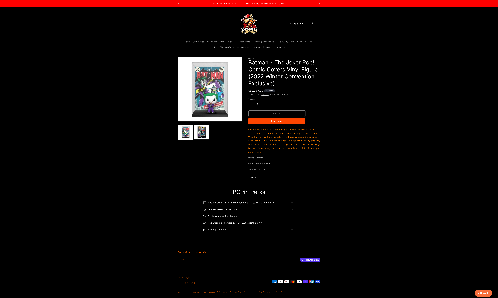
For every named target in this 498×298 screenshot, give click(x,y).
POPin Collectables (192, 292)
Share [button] (253, 177)
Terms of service (250, 292)
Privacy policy (235, 292)
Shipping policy (265, 292)
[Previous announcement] (178, 3)
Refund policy (222, 292)
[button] (180, 24)
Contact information (281, 292)
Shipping (265, 94)
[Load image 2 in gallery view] (201, 132)
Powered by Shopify (207, 292)
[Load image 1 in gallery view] (185, 132)
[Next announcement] (319, 3)
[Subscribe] (221, 260)
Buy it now (276, 121)
